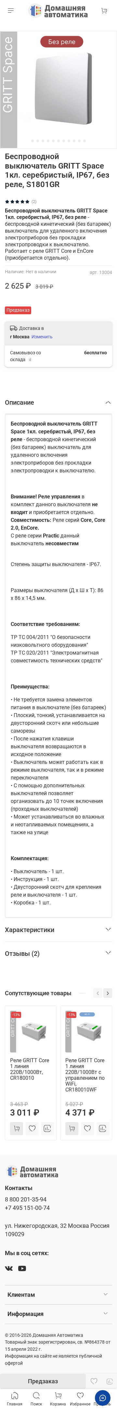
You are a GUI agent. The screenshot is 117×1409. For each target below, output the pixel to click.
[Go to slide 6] (58, 141)
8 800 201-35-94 (25, 1199)
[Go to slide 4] (48, 141)
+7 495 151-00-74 (27, 1208)
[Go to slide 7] (63, 141)
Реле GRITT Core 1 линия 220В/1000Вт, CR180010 (29, 1069)
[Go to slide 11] (84, 141)
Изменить (42, 336)
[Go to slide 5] (53, 141)
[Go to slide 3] (43, 141)
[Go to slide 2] (37, 141)
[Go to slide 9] (74, 141)
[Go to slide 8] (69, 141)
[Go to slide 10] (79, 141)
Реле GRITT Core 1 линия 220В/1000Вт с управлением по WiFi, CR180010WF (85, 1075)
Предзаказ (43, 1381)
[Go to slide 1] (32, 141)
